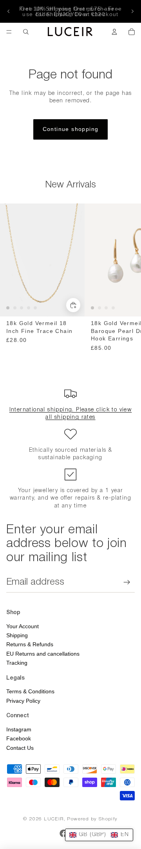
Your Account (22, 626)
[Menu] (9, 32)
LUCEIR (53, 819)
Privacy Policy (23, 701)
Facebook (18, 738)
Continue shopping (71, 129)
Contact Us (20, 748)
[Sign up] (127, 582)
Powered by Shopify (92, 819)
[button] (99, 835)
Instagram (18, 729)
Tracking (16, 663)
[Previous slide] (8, 11)
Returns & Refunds (29, 644)
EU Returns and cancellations (43, 654)
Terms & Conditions (30, 691)
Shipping (17, 635)
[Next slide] (132, 11)
